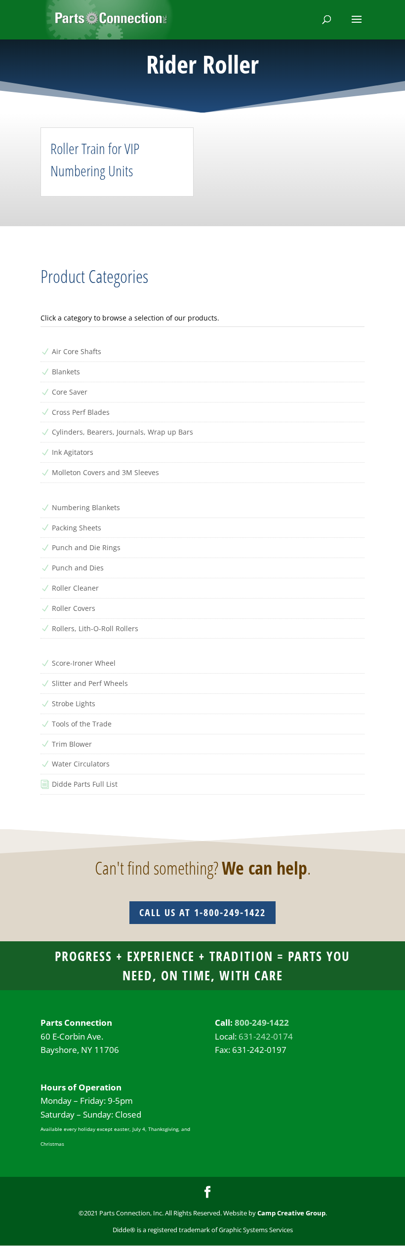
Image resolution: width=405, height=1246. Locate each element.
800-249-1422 (262, 1022)
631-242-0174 (266, 1036)
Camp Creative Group (291, 1212)
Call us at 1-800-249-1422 (202, 912)
